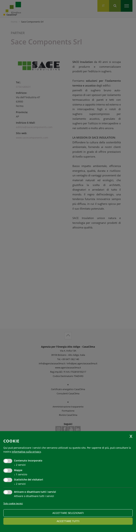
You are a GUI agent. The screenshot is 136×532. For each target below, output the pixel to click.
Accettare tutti (68, 521)
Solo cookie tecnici (13, 503)
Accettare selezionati (68, 513)
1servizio (20, 474)
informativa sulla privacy (26, 451)
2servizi (20, 464)
